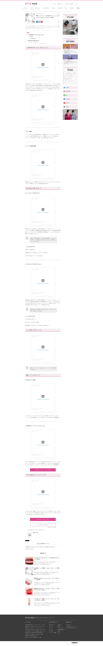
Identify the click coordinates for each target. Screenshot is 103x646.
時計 (75, 73)
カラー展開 (31, 36)
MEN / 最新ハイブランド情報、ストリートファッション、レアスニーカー (35, 626)
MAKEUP (37, 13)
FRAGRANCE (64, 49)
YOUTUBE (67, 102)
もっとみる (70, 36)
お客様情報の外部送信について (62, 629)
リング (72, 73)
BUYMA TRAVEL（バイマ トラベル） (71, 626)
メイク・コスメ (40, 11)
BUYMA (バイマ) (68, 624)
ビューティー (35, 11)
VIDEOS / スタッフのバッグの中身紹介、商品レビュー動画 (33, 637)
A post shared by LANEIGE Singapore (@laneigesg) (43, 412)
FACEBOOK (68, 99)
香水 (68, 73)
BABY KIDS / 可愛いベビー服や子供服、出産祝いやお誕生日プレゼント (34, 632)
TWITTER (67, 87)
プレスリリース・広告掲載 (52, 632)
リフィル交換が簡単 (32, 38)
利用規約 (59, 626)
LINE (67, 95)
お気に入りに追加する (44, 524)
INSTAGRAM (68, 91)
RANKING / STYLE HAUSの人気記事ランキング (31, 635)
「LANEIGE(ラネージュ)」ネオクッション (36, 34)
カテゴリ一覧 (50, 626)
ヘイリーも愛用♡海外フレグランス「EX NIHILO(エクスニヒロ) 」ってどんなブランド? (70, 62)
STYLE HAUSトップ (28, 11)
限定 (72, 75)
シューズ (65, 73)
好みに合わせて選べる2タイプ (33, 40)
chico (49, 564)
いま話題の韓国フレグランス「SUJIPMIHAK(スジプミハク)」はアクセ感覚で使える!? (70, 52)
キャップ (68, 75)
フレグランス (66, 80)
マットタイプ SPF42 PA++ (33, 42)
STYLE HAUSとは (51, 624)
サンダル (65, 82)
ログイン (54, 3)
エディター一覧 (51, 629)
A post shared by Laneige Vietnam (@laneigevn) (43, 80)
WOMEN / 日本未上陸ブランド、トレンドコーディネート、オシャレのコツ (35, 624)
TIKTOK (67, 106)
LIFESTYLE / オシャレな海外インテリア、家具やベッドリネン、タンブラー (35, 629)
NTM (49, 584)
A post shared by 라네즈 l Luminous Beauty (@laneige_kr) (43, 122)
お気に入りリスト (60, 3)
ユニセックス (71, 80)
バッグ (65, 75)
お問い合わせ (59, 624)
